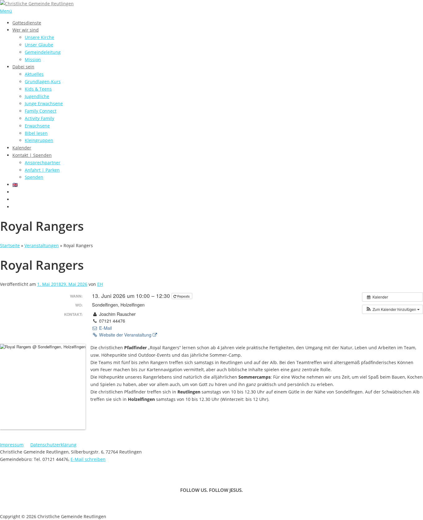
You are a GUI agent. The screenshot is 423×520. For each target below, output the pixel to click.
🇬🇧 (15, 184)
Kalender (21, 148)
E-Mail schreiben (88, 459)
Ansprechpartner (42, 162)
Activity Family (39, 118)
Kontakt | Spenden (32, 155)
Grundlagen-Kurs (43, 81)
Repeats (183, 296)
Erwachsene (37, 126)
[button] (392, 309)
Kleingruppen (39, 140)
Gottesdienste (26, 23)
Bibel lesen (36, 133)
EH (100, 284)
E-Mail (104, 328)
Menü (6, 11)
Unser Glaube (39, 45)
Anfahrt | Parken (42, 170)
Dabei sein (23, 67)
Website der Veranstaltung (125, 335)
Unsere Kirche (39, 37)
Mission (33, 59)
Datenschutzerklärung (53, 445)
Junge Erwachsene (44, 103)
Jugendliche (37, 96)
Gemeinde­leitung (43, 52)
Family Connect (40, 111)
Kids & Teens (38, 89)
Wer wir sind (25, 30)
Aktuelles (34, 74)
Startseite (10, 245)
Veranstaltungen (41, 245)
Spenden (34, 177)
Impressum (12, 445)
